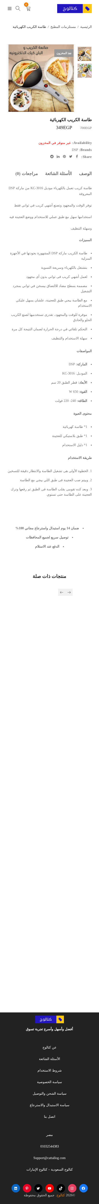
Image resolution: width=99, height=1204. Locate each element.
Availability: (82, 143)
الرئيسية (86, 27)
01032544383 (49, 1146)
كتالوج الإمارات (36, 1169)
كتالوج (60, 1195)
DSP (75, 150)
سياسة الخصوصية (49, 1082)
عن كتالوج (49, 1047)
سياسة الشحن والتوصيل (50, 1093)
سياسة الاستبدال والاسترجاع (49, 1105)
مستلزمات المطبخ (63, 27)
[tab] (85, 173)
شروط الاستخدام (49, 1070)
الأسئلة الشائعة (58, 173)
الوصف (85, 173)
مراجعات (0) (26, 173)
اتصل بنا (49, 1116)
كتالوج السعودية (62, 1169)
